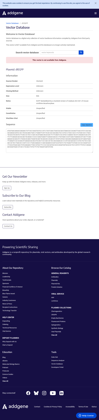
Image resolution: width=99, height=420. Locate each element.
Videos (4, 378)
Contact (37, 407)
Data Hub (54, 357)
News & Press (7, 304)
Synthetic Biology (57, 328)
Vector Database (12, 23)
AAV (52, 297)
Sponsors (5, 283)
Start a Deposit (7, 345)
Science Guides (7, 374)
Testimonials (6, 280)
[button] (96, 13)
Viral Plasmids (56, 332)
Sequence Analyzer (57, 360)
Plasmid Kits (55, 284)
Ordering (5, 324)
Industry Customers (9, 300)
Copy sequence (87, 125)
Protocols (5, 371)
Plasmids (54, 280)
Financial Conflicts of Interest (12, 287)
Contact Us (8, 226)
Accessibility (70, 407)
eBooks (5, 361)
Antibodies (55, 277)
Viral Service (6, 331)
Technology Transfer (9, 310)
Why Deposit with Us (9, 341)
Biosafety (5, 290)
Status (94, 407)
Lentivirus (54, 301)
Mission (5, 273)
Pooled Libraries (56, 287)
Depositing (6, 321)
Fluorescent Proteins (58, 321)
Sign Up (7, 188)
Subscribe (7, 207)
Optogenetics (55, 325)
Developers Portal (57, 367)
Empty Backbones (57, 318)
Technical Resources (9, 328)
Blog (3, 357)
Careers (5, 297)
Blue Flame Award (8, 293)
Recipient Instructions (9, 307)
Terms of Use (83, 407)
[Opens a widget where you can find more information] (86, 416)
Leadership (6, 277)
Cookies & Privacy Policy (53, 407)
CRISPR (54, 315)
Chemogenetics (56, 311)
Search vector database (27, 52)
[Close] (94, 3)
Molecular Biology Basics (11, 364)
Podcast (5, 367)
